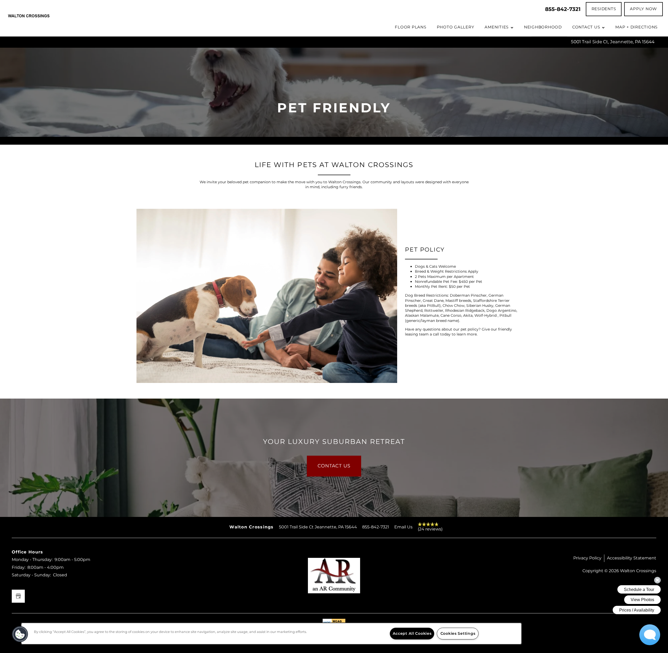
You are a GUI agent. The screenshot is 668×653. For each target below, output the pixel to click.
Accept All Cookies (412, 634)
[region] (271, 634)
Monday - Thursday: (32, 559)
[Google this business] (18, 596)
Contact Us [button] (334, 466)
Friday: (18, 567)
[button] (604, 9)
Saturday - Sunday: (31, 575)
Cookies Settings (457, 634)
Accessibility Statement (631, 558)
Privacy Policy (587, 558)
